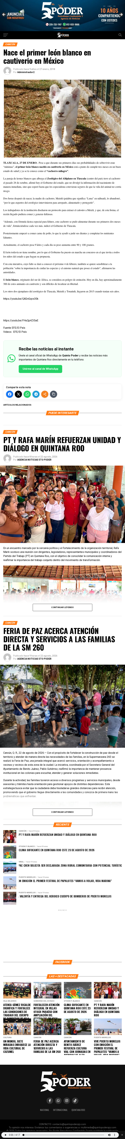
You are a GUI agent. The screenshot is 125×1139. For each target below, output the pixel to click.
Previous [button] (4, 14)
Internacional (60, 1110)
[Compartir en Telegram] (36, 394)
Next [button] (120, 14)
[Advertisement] (62, 934)
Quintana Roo (78, 1110)
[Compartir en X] (18, 394)
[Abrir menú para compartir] (44, 394)
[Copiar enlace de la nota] (53, 394)
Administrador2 (26, 72)
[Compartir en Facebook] (9, 394)
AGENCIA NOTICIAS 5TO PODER (34, 459)
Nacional (44, 1110)
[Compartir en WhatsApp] (27, 394)
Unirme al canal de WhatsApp (40, 368)
